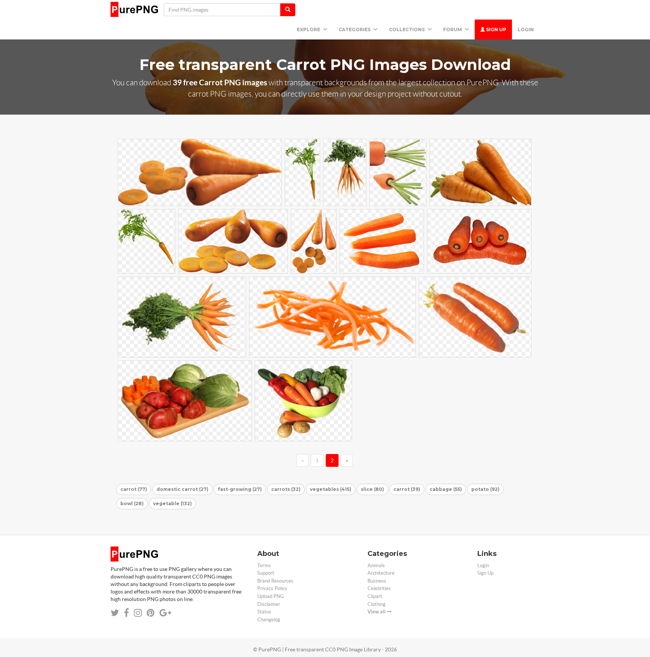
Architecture (381, 573)
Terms (264, 565)
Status (264, 612)
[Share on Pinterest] (151, 613)
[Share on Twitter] (115, 613)
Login (526, 29)
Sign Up (495, 29)
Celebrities (379, 588)
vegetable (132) (172, 503)
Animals (376, 565)
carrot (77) (133, 489)
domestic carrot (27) (182, 489)
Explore (309, 29)
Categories (355, 29)
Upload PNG (270, 596)
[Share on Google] (165, 613)
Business (377, 581)
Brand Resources (275, 581)
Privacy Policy (272, 588)
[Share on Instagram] (138, 613)
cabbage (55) (446, 489)
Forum (453, 29)
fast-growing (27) (240, 489)
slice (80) (372, 489)
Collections (407, 29)
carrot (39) (406, 489)
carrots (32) (286, 489)
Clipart (375, 596)
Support (265, 573)
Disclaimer (268, 604)
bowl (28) (132, 503)
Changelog (268, 619)
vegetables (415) (330, 489)
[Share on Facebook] (126, 613)
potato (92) (485, 489)
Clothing (377, 604)
